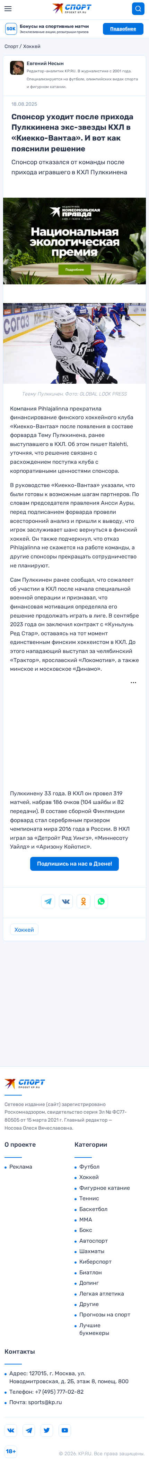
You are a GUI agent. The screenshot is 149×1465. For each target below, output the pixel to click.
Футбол (89, 1166)
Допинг (89, 1283)
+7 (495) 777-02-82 (59, 1391)
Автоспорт (93, 1240)
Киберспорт (95, 1261)
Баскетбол (93, 1209)
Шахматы (91, 1251)
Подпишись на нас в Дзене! (74, 863)
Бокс (85, 1230)
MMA (85, 1219)
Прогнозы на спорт (104, 1314)
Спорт (11, 46)
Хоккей (32, 46)
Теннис (89, 1198)
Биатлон (90, 1272)
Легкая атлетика (101, 1293)
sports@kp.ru (45, 1402)
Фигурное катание (104, 1188)
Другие (89, 1304)
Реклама (20, 1166)
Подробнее (123, 28)
